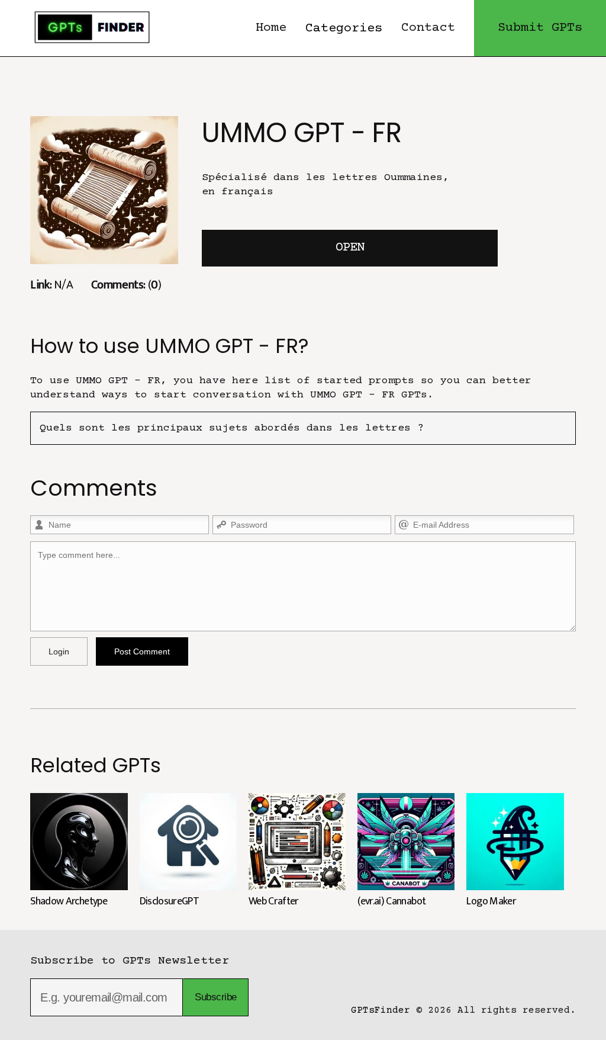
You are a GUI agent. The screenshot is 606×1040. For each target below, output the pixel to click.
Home (271, 28)
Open (350, 247)
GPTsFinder (380, 1010)
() (126, 284)
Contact (428, 28)
